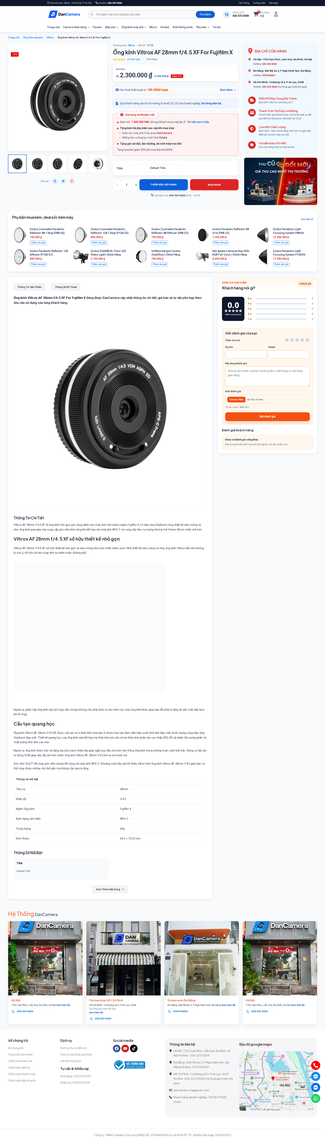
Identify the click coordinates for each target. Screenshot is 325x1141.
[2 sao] (292, 340)
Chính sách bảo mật (20, 1061)
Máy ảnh (110, 27)
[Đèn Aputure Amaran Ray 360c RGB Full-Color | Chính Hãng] (202, 257)
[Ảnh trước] (16, 97)
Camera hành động (75, 27)
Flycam (97, 27)
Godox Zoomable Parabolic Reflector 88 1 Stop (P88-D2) (47, 231)
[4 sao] (302, 340)
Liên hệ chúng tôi (70, 1061)
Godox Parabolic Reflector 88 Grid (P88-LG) (230, 231)
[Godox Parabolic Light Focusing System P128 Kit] (263, 257)
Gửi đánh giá (267, 416)
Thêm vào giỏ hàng (163, 184)
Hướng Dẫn (259, 3)
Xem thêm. (227, 89)
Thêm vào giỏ (38, 242)
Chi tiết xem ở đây (198, 122)
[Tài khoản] (276, 14)
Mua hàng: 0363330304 (75, 1076)
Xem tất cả (307, 219)
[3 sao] (297, 340)
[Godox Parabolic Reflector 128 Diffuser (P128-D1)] (20, 257)
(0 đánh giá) (133, 59)
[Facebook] (116, 1048)
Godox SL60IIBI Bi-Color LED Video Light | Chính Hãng (108, 252)
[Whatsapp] (315, 1098)
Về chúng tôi (16, 1048)
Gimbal (164, 27)
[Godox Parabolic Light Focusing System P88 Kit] (263, 235)
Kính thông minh (183, 27)
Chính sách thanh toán (21, 1074)
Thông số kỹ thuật (66, 287)
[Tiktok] (134, 1048)
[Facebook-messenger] (315, 1076)
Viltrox (50, 37)
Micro (153, 27)
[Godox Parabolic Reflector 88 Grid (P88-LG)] (202, 235)
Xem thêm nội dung (108, 889)
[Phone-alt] (315, 1065)
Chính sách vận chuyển (22, 1080)
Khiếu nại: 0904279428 (75, 1082)
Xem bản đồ (63, 1005)
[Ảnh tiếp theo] (21, 97)
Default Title (158, 167)
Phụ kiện (201, 27)
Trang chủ (53, 27)
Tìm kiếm (205, 14)
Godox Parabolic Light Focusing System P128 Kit (289, 252)
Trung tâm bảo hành (20, 1054)
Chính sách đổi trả (19, 1067)
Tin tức (217, 27)
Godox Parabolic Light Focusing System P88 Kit (288, 231)
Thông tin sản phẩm (29, 287)
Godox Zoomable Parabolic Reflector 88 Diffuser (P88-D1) (170, 231)
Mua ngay (214, 184)
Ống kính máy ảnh (132, 27)
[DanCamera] (64, 14)
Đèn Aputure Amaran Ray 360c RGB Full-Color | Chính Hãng (230, 252)
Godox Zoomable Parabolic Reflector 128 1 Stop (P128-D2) (110, 231)
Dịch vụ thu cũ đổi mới (73, 1048)
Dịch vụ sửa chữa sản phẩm (76, 1054)
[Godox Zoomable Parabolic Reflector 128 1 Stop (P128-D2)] (81, 235)
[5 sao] (307, 340)
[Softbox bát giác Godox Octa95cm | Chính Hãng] (141, 257)
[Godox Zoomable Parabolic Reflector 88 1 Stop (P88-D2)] (20, 235)
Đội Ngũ (273, 3)
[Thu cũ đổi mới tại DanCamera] (280, 181)
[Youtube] (125, 1048)
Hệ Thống (244, 3)
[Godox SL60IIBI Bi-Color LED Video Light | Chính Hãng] (81, 257)
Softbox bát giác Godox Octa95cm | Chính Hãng (165, 252)
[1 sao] (287, 340)
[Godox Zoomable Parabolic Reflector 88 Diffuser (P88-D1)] (141, 235)
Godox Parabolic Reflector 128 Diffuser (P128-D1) (49, 252)
